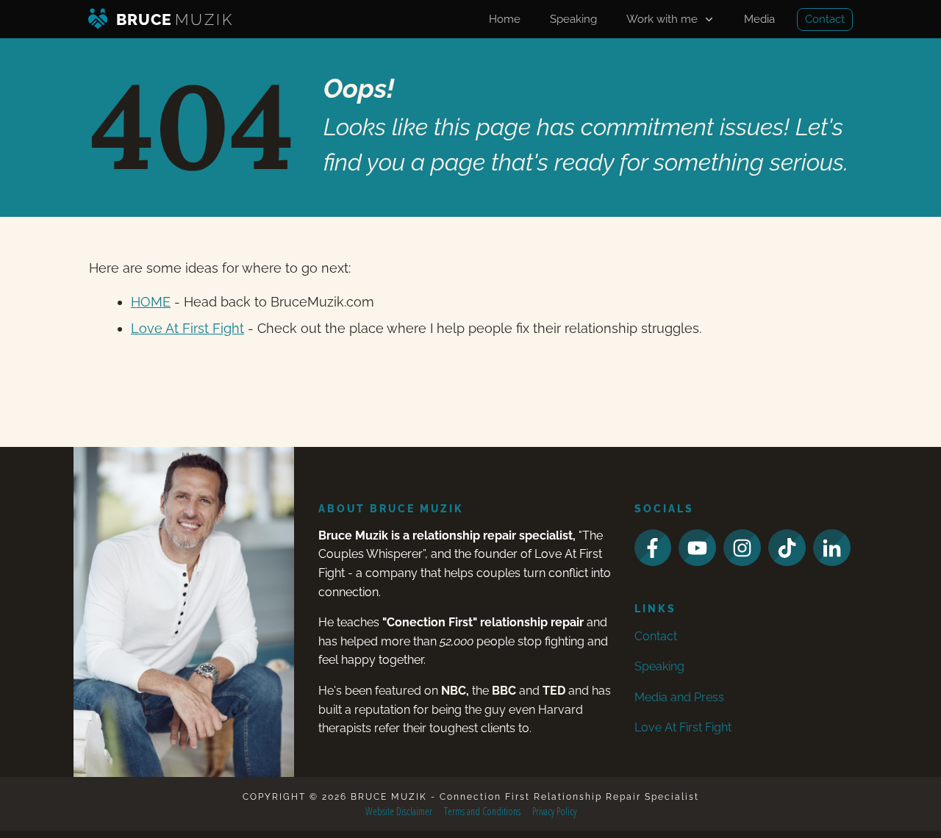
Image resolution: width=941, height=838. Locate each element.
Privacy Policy (554, 811)
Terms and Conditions (482, 811)
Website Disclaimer (398, 811)
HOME (151, 301)
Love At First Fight (187, 328)
